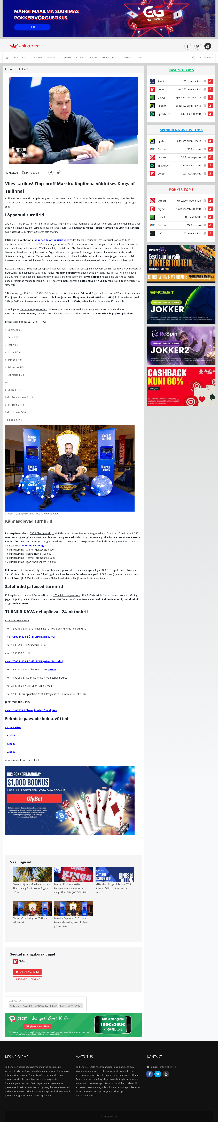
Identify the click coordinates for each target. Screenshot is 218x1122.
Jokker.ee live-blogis (33, 545)
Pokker (51, 57)
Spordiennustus (72, 57)
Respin (161, 81)
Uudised (23, 69)
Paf (159, 233)
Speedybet (163, 165)
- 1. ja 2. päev (13, 727)
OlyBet (22, 961)
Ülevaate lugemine (27, 979)
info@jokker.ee (168, 1066)
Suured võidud (110, 57)
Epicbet (161, 105)
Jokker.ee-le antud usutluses (51, 240)
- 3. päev (10, 735)
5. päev (11, 751)
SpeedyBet (163, 114)
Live (139, 57)
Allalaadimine (29, 971)
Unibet (161, 97)
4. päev (11, 743)
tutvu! (52, 669)
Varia (92, 57)
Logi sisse (207, 57)
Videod (128, 57)
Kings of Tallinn (21, 1005)
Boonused (20, 57)
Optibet (161, 157)
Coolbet (162, 149)
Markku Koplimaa (45, 1005)
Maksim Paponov (71, 1005)
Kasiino (36, 57)
